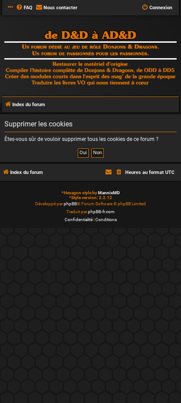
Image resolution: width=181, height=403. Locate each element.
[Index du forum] (90, 59)
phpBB (70, 203)
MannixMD (109, 192)
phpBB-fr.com (101, 211)
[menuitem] (24, 8)
